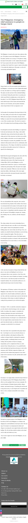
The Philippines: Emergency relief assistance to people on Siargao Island (12, 14)
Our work (4, 476)
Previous (5, 445)
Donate (24, 7)
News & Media (8, 11)
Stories (14, 11)
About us (4, 471)
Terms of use (4, 493)
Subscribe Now (14, 506)
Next (22, 445)
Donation (4, 478)
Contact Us (4, 486)
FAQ (19, 4)
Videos (3, 473)
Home (2, 11)
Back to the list (14, 445)
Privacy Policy (4, 495)
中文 (2, 483)
